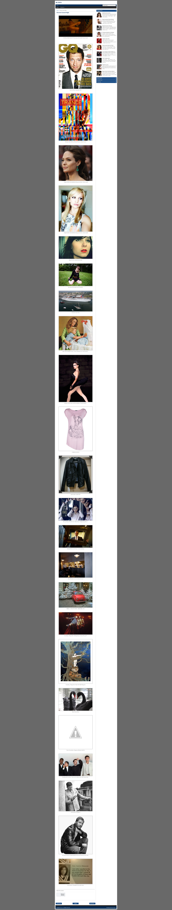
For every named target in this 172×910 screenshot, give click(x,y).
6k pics (59, 2)
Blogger (114, 907)
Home (57, 5)
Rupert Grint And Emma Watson (108, 71)
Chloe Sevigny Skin (106, 58)
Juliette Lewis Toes (106, 38)
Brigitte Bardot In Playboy (107, 25)
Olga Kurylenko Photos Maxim (108, 19)
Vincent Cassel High (63, 12)
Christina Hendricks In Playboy (108, 32)
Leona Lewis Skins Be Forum (107, 45)
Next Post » (92, 903)
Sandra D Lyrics (105, 64)
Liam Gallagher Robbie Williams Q (108, 51)
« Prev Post (59, 903)
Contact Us (62, 7)
